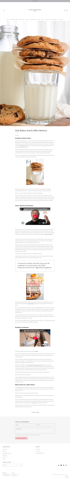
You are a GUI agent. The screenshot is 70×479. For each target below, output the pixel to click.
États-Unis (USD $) (6, 474)
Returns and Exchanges (7, 453)
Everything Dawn (56, 474)
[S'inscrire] (21, 465)
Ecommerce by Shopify (64, 474)
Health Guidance (31, 303)
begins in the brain (49, 234)
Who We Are (5, 455)
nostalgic (36, 351)
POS (59, 474)
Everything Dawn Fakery (40, 453)
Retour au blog (35, 412)
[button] (4, 10)
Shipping (4, 451)
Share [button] (17, 135)
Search (4, 458)
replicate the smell (22, 145)
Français (14, 474)
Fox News (34, 402)
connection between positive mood (35, 365)
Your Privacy (5, 449)
